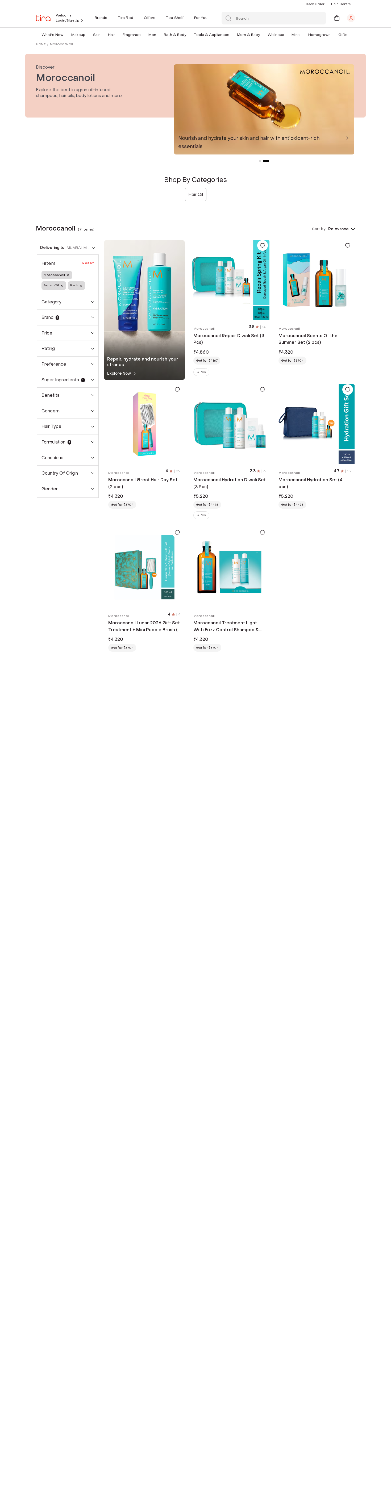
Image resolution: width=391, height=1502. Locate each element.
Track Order (315, 4)
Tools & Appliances (211, 34)
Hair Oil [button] (195, 194)
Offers (149, 17)
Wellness (276, 34)
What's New (52, 34)
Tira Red (125, 17)
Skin (97, 34)
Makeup (78, 34)
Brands (101, 17)
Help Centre (341, 4)
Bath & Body (175, 34)
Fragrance (132, 34)
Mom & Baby (248, 34)
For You (200, 17)
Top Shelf (175, 17)
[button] (65, 34)
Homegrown (319, 34)
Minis (296, 34)
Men (152, 34)
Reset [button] (88, 263)
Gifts (342, 34)
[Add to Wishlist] (262, 245)
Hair (111, 34)
